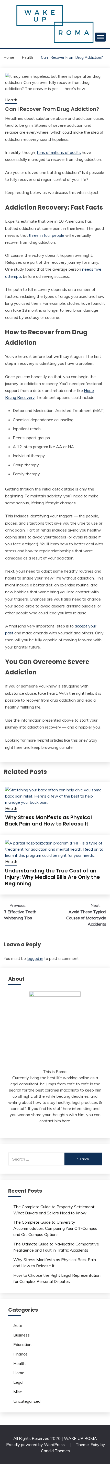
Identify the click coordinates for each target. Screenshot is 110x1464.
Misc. (18, 1391)
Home (18, 1372)
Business (21, 1335)
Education (22, 1344)
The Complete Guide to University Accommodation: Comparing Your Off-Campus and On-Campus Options (55, 1228)
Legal (18, 1382)
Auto (17, 1325)
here (66, 1120)
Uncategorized (26, 1401)
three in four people (46, 235)
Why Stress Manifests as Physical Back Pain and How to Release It (48, 820)
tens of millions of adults (59, 152)
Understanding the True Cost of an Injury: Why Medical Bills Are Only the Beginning (52, 877)
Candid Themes (55, 1450)
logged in (35, 958)
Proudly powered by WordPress (36, 1444)
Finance (20, 1354)
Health (11, 99)
